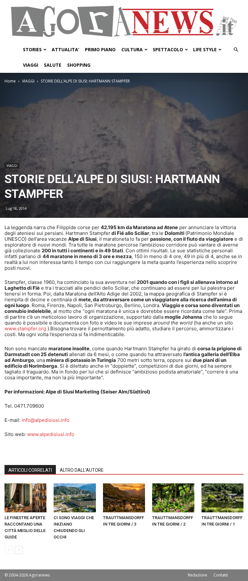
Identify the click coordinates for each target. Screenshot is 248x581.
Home (10, 81)
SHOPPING (78, 65)
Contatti (220, 575)
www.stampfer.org (25, 328)
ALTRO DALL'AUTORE (82, 470)
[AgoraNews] (124, 21)
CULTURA (132, 49)
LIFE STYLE (205, 49)
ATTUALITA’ (65, 49)
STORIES (32, 49)
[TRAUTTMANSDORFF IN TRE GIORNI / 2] (173, 497)
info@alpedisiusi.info (45, 420)
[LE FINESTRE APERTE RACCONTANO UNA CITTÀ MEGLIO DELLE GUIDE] (25, 497)
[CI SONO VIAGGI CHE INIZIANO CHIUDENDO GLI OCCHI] (75, 497)
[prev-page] (9, 550)
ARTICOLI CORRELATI (30, 470)
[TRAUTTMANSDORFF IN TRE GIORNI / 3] (124, 497)
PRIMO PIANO (100, 49)
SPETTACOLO (168, 49)
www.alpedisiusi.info (50, 434)
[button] (235, 50)
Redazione (197, 575)
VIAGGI (30, 65)
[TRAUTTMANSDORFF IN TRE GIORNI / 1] (222, 497)
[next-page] (19, 550)
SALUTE (52, 65)
